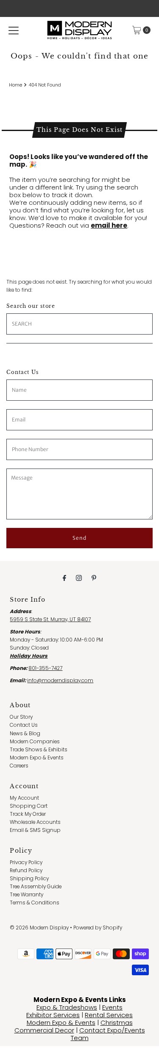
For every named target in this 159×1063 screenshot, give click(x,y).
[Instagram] (79, 578)
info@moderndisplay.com (60, 680)
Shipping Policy (29, 878)
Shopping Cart (28, 806)
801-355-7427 (45, 668)
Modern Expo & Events (37, 757)
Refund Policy (26, 870)
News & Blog (25, 733)
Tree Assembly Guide (35, 886)
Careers (19, 765)
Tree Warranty (26, 894)
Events (112, 1007)
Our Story (21, 717)
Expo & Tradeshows (66, 1007)
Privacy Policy (26, 862)
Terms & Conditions (34, 902)
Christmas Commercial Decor (73, 1026)
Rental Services (109, 1014)
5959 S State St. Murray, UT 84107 (50, 619)
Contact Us (24, 725)
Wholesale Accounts (35, 822)
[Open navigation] (13, 30)
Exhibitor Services (53, 1014)
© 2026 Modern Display (39, 927)
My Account (24, 798)
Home (15, 85)
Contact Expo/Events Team (108, 1034)
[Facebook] (64, 578)
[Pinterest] (94, 578)
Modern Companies (35, 741)
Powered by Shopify (97, 927)
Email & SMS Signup (35, 830)
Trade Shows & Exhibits (38, 749)
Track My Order (28, 814)
